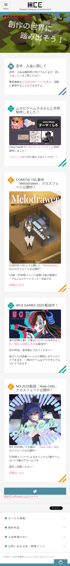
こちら (18, 75)
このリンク (15, 156)
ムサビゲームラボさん (38, 147)
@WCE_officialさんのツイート (21, 496)
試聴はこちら (16, 472)
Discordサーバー (34, 81)
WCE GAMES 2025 (25, 344)
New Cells (46, 447)
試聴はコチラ (16, 284)
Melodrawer (50, 265)
